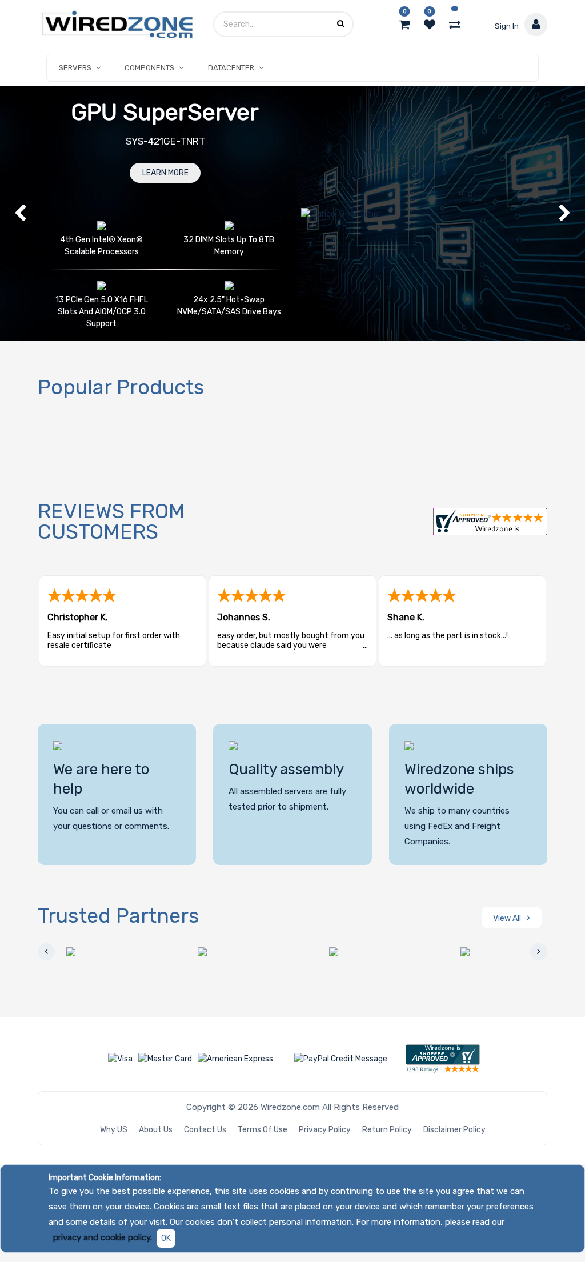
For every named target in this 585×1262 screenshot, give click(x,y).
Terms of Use (262, 1130)
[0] (404, 24)
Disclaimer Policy (454, 1130)
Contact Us (205, 1130)
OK (166, 1238)
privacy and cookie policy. (102, 1237)
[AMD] (100, 951)
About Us (156, 1130)
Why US (113, 1130)
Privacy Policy (325, 1130)
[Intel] (363, 951)
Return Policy (387, 1130)
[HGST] (232, 951)
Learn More (165, 173)
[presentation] (46, 951)
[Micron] (495, 951)
